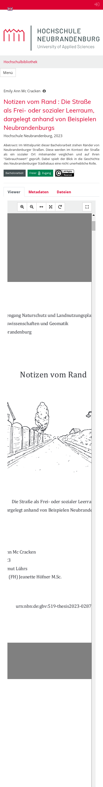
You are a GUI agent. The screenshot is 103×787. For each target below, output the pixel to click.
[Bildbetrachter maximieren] (87, 206)
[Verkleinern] (32, 206)
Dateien (64, 191)
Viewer (14, 191)
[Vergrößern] (22, 206)
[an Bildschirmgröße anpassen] (50, 206)
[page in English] (10, 9)
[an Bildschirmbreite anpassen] (41, 206)
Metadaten (39, 191)
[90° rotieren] (60, 206)
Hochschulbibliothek (20, 61)
